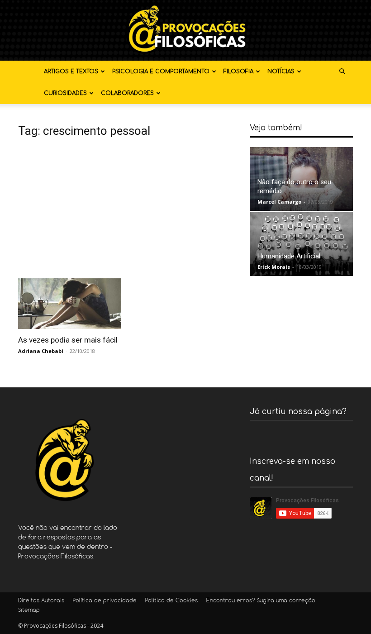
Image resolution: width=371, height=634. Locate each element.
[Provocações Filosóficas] (185, 30)
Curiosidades (65, 93)
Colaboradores (127, 93)
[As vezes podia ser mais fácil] (69, 303)
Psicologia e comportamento (160, 71)
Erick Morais (273, 266)
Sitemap (29, 610)
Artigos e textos (71, 71)
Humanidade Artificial (288, 256)
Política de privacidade (105, 601)
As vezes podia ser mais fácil (68, 339)
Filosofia (238, 71)
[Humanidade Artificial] (301, 244)
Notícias (281, 71)
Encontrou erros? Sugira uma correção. (261, 601)
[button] (342, 71)
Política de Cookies (171, 601)
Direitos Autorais (41, 601)
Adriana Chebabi (40, 351)
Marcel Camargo (279, 201)
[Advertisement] (127, 210)
